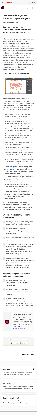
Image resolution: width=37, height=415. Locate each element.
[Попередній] (10, 356)
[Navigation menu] (2, 2)
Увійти (33, 2)
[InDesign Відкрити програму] (35, 8)
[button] (27, 2)
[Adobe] (8, 2)
